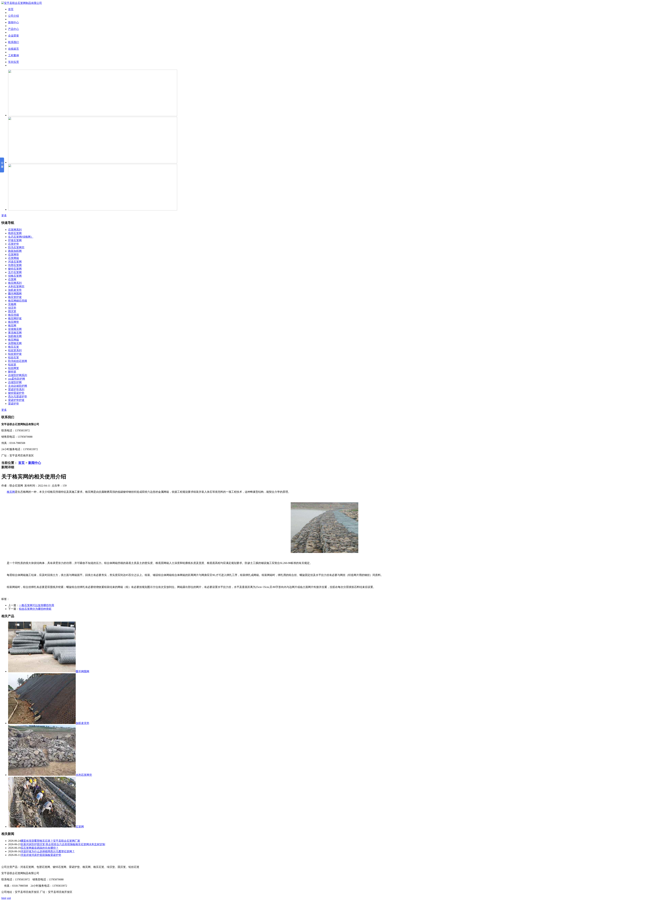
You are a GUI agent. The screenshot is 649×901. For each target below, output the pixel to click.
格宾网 (12, 325)
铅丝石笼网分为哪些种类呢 (35, 608)
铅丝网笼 (13, 368)
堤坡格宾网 (15, 329)
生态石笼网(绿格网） (20, 236)
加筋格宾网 (15, 336)
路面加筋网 (15, 251)
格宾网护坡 (15, 318)
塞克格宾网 (15, 332)
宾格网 (12, 304)
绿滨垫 (12, 307)
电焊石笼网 (15, 233)
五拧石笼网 (15, 272)
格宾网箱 (13, 339)
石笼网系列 (15, 229)
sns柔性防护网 (16, 378)
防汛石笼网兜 (16, 247)
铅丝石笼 (13, 357)
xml (9, 898)
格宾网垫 (13, 322)
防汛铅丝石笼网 (17, 361)
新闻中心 (34, 463)
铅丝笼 (12, 364)
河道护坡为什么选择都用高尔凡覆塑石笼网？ (48, 851)
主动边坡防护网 (17, 385)
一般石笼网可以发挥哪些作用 (36, 605)
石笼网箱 (13, 258)
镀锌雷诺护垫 (16, 393)
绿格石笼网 (15, 275)
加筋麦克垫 (15, 290)
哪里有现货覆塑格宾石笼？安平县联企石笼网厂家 (50, 840)
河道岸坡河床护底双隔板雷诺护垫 (41, 854)
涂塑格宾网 (15, 343)
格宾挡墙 (13, 314)
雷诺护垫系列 (16, 389)
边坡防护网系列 (17, 375)
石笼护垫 (13, 243)
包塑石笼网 (15, 265)
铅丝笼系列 (15, 350)
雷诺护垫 (13, 403)
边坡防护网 (15, 382)
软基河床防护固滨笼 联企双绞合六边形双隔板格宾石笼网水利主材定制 (63, 844)
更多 (4, 215)
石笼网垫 (13, 254)
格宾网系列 (15, 282)
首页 (21, 463)
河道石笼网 (15, 261)
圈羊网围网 (15, 293)
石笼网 (12, 279)
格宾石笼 (13, 346)
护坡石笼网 (15, 240)
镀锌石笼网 (15, 268)
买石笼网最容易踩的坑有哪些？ (39, 847)
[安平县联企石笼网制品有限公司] (21, 3)
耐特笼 (12, 371)
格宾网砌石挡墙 (17, 300)
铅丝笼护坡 (15, 353)
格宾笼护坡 (15, 297)
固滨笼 (12, 311)
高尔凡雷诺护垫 (17, 396)
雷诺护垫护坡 (16, 400)
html (3, 898)
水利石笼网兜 (16, 286)
